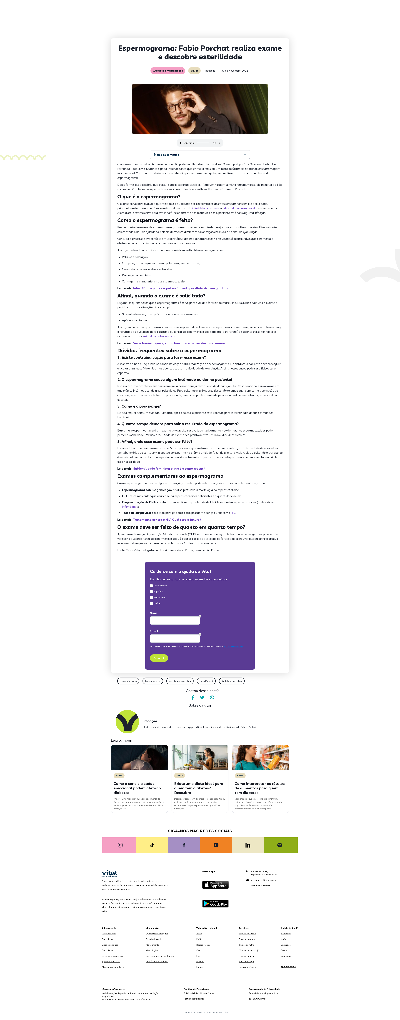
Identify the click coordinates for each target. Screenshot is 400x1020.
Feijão (199, 939)
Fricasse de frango (247, 967)
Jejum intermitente (111, 961)
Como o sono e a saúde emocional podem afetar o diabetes (137, 788)
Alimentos (286, 933)
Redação (210, 70)
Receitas (244, 928)
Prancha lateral (153, 939)
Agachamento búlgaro (157, 933)
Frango (199, 967)
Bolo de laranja (246, 956)
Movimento (152, 928)
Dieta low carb (109, 933)
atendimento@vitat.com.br (264, 880)
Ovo (198, 950)
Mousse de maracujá (249, 950)
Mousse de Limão (247, 933)
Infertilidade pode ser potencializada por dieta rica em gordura (180, 288)
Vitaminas (286, 956)
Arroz (199, 933)
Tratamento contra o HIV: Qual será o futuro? (167, 519)
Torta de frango (246, 961)
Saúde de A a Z (289, 928)
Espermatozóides (128, 681)
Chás (283, 939)
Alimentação (109, 928)
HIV (233, 513)
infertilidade (130, 507)
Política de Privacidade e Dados (199, 993)
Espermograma (152, 681)
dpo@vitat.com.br (257, 998)
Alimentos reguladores (113, 967)
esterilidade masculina (180, 681)
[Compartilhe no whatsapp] (212, 697)
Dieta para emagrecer (112, 956)
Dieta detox (107, 950)
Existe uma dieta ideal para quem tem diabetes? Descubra (198, 788)
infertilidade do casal (206, 208)
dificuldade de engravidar (241, 208)
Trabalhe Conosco (260, 885)
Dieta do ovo (108, 939)
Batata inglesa (203, 944)
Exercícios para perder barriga (160, 956)
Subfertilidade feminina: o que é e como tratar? (169, 468)
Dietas (284, 950)
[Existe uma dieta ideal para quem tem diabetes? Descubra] (200, 769)
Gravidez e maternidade (168, 70)
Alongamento (152, 944)
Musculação (152, 950)
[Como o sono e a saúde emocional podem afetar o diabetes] (139, 769)
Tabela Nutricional (206, 928)
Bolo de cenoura (247, 939)
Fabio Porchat (206, 681)
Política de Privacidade (194, 998)
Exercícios (285, 944)
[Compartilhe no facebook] (192, 697)
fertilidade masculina (232, 681)
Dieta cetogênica (110, 944)
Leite (198, 956)
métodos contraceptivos (159, 336)
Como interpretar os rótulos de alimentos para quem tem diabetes (260, 788)
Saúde (194, 70)
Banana (200, 961)
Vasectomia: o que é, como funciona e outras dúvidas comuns (179, 343)
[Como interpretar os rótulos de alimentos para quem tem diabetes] (260, 769)
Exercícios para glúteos (157, 961)
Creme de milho (246, 944)
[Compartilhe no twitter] (202, 697)
